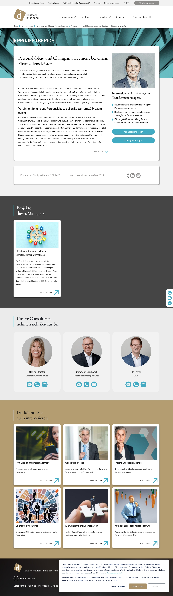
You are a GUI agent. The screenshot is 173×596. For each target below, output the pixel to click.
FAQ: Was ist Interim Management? (76, 3)
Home (16, 26)
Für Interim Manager (147, 3)
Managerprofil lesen (133, 131)
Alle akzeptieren (138, 586)
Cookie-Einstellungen (119, 586)
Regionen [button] (119, 17)
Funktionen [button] (85, 17)
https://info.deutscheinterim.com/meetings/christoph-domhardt (94, 384)
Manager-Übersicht (142, 17)
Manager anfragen (111, 3)
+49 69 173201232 (86, 384)
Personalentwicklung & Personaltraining (52, 26)
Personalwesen (27, 26)
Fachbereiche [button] (66, 17)
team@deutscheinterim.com (170, 298)
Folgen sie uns (27, 578)
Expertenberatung (36, 3)
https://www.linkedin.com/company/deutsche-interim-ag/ (170, 303)
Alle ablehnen (157, 586)
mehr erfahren (46, 292)
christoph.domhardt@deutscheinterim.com (79, 384)
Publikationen (53, 3)
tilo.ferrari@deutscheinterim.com (128, 384)
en (128, 3)
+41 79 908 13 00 (37, 384)
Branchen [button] (103, 17)
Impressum (43, 585)
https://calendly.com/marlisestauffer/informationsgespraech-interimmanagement (45, 384)
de (125, 3)
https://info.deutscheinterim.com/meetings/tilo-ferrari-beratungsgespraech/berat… (143, 384)
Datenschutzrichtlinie (115, 573)
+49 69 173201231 (136, 384)
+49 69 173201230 (170, 293)
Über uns (97, 3)
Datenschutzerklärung (25, 585)
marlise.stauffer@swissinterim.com (29, 384)
